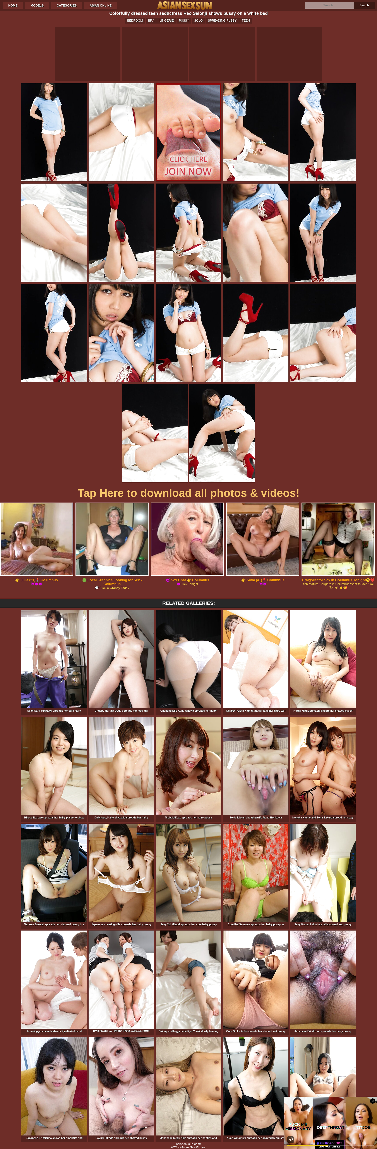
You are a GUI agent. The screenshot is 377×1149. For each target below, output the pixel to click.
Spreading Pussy (222, 20)
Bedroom (135, 20)
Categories (67, 5)
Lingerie (166, 20)
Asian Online (100, 5)
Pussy (184, 20)
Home (12, 5)
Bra (151, 20)
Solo (198, 20)
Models (37, 5)
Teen (246, 20)
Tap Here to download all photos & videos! (189, 493)
